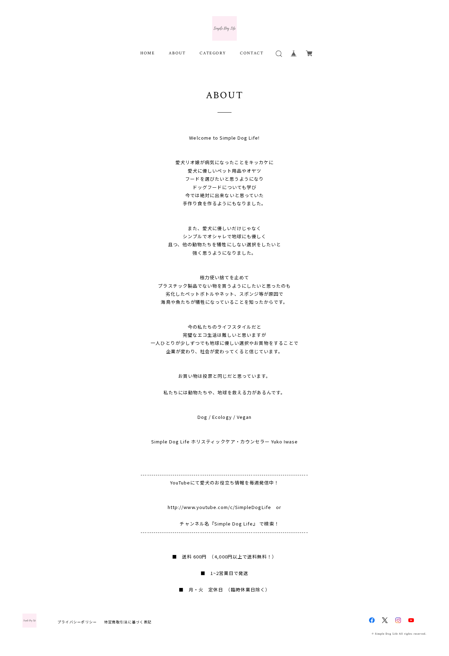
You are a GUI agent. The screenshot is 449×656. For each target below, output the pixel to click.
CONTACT (251, 53)
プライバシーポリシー (77, 621)
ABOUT (177, 53)
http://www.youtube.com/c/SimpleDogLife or (224, 507)
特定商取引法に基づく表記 (128, 621)
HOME (147, 53)
